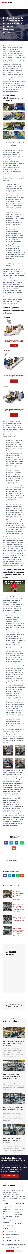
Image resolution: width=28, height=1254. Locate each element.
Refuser (18, 1251)
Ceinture (8, 203)
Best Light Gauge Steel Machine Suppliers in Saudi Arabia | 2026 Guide (12, 1076)
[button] (6, 843)
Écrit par (14, 345)
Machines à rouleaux (9, 46)
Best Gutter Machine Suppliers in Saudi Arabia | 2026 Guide (19, 919)
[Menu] (25, 2)
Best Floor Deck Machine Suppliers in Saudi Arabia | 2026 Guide (12, 1141)
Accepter (10, 1251)
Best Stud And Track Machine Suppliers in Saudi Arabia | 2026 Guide (13, 1043)
